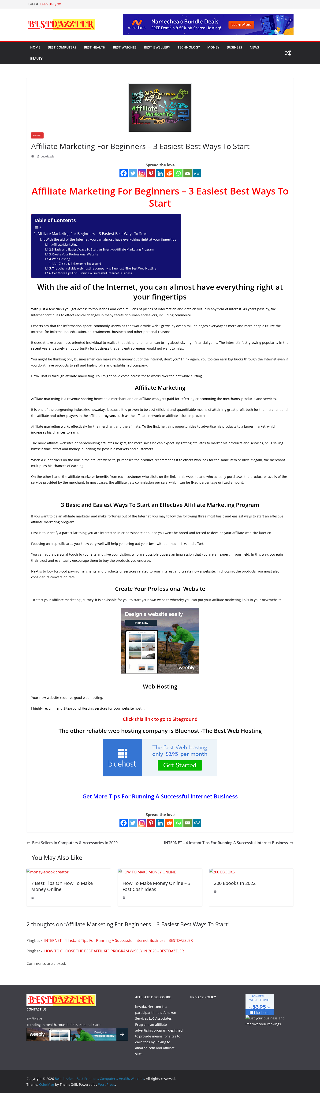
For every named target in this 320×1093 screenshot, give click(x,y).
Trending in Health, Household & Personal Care (63, 1024)
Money (37, 135)
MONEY (213, 47)
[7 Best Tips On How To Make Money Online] (47, 872)
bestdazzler (48, 156)
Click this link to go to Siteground (80, 263)
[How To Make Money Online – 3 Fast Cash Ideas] (147, 872)
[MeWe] (197, 173)
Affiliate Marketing (65, 244)
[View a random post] (288, 53)
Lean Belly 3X (50, 4)
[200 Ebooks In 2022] (222, 872)
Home (35, 47)
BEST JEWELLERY (157, 47)
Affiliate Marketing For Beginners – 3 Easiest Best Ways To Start (92, 233)
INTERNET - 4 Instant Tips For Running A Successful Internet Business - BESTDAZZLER (118, 940)
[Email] (187, 173)
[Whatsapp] (178, 173)
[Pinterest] (151, 173)
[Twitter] (133, 173)
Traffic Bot (34, 1019)
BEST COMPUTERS (62, 47)
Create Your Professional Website (75, 254)
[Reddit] (169, 173)
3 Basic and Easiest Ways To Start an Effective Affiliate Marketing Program (103, 249)
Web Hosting (61, 259)
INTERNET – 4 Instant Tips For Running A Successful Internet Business (226, 842)
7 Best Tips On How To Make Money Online (62, 886)
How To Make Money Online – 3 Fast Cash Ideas (156, 886)
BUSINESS (234, 47)
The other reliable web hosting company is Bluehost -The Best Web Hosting (104, 268)
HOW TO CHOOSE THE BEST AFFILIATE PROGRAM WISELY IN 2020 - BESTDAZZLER (114, 951)
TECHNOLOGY (189, 47)
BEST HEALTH (94, 47)
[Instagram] (142, 173)
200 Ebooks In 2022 (235, 883)
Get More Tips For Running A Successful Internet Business (92, 273)
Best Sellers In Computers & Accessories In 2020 (75, 842)
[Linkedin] (160, 173)
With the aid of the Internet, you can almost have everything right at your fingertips (111, 239)
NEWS (254, 47)
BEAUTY (36, 58)
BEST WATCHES (125, 47)
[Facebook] (123, 173)
